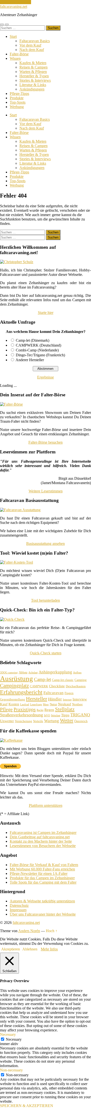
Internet (67, 699)
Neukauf (64, 704)
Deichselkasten (76, 686)
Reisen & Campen (33, 67)
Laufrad (24, 704)
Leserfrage (36, 704)
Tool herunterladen (45, 600)
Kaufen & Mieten (32, 63)
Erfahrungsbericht (21, 692)
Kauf (4, 704)
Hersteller (36, 699)
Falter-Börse (19, 54)
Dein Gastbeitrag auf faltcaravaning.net (40, 837)
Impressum (18, 910)
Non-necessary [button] (11, 1070)
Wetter (66, 720)
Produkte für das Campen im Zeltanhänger (42, 878)
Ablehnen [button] (29, 949)
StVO (47, 715)
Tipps (65, 715)
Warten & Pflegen (33, 72)
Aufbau (77, 672)
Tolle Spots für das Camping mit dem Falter (43, 882)
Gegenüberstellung (12, 699)
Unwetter (7, 721)
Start (13, 36)
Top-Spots (17, 102)
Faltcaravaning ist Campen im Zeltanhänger (43, 832)
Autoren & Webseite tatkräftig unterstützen (42, 901)
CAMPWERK (39, 686)
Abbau (23, 672)
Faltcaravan (53, 692)
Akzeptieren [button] (10, 949)
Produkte (17, 98)
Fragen (69, 693)
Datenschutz (19, 905)
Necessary (14, 1039)
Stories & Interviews (35, 80)
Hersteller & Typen (34, 76)
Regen (49, 710)
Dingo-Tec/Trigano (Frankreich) (40, 355)
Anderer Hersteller (30, 360)
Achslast (33, 672)
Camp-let (42, 679)
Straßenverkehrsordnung (21, 714)
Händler (55, 699)
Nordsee (77, 704)
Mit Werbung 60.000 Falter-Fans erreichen (42, 869)
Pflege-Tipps (19, 93)
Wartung (51, 721)
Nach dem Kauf (31, 50)
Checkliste (57, 686)
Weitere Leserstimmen (46, 491)
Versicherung (23, 721)
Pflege (6, 709)
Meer (46, 704)
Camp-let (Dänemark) (32, 340)
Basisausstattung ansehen (45, 543)
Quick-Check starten (45, 653)
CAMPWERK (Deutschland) (38, 345)
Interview (80, 699)
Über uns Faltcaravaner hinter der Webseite (43, 914)
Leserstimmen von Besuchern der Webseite (43, 846)
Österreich (81, 721)
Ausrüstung (16, 678)
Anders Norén (29, 931)
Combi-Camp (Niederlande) (37, 350)
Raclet (40, 710)
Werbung (17, 107)
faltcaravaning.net (13, 6)
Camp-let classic (63, 680)
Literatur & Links (32, 85)
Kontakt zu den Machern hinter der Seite (41, 841)
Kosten (13, 704)
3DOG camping (9, 672)
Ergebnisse (45, 377)
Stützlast (55, 715)
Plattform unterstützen (45, 805)
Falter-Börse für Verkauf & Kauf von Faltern (44, 865)
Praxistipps (25, 709)
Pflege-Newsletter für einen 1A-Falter (38, 873)
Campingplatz (14, 686)
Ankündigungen (31, 89)
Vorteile (38, 721)
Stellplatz (64, 709)
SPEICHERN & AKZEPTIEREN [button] (26, 1106)
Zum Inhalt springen (15, 2)
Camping (80, 680)
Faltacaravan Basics (34, 41)
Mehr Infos (49, 949)
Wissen (15, 58)
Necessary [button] (8, 1034)
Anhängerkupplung (55, 672)
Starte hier (45, 312)
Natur (53, 704)
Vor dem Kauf (30, 45)
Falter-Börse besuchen (45, 442)
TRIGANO (80, 714)
